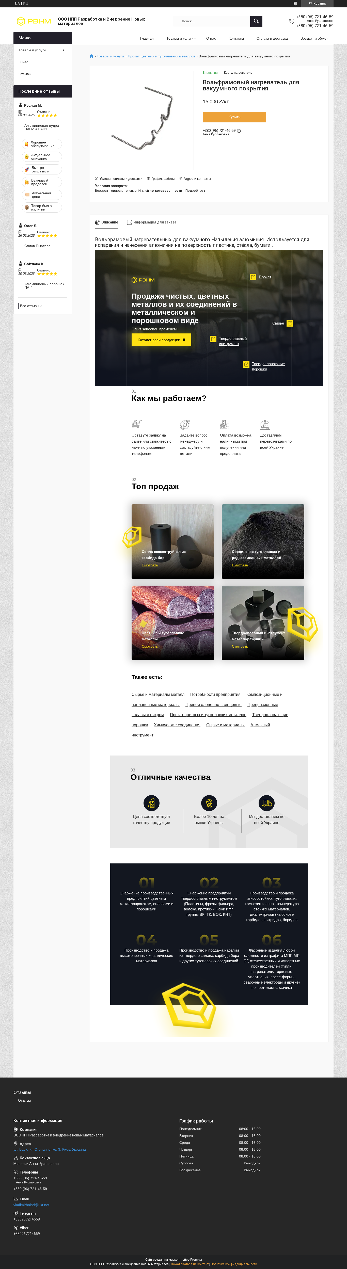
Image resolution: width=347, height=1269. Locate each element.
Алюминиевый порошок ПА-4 (44, 285)
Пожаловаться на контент (190, 1264)
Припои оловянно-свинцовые (213, 704)
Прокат (262, 277)
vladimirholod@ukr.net (31, 1205)
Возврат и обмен (314, 38)
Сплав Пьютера (37, 246)
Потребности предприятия (215, 694)
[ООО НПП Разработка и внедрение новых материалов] (33, 21)
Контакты (236, 38)
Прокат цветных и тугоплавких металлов (161, 56)
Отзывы (25, 74)
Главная (147, 38)
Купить (235, 117)
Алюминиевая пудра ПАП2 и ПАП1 (41, 127)
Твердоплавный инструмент (229, 341)
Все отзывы (29, 306)
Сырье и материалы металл (158, 694)
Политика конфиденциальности (234, 1264)
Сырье (281, 323)
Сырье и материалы (225, 725)
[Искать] (256, 21)
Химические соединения (177, 725)
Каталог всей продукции (159, 340)
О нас (211, 38)
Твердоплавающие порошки (265, 366)
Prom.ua (196, 1259)
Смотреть (150, 565)
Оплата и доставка (272, 38)
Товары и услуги (180, 38)
